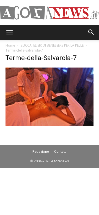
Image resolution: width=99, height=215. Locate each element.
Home (10, 45)
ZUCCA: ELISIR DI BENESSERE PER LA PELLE (52, 45)
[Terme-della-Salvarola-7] (50, 124)
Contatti (60, 151)
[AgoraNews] (49, 13)
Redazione (40, 151)
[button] (9, 32)
